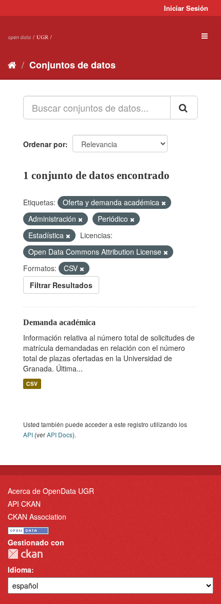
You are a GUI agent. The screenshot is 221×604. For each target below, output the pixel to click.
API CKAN (24, 504)
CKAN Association (37, 516)
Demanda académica (59, 322)
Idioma (19, 569)
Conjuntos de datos (72, 65)
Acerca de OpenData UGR (51, 491)
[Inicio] (12, 64)
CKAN (25, 553)
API (28, 434)
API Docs (59, 434)
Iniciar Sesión (186, 8)
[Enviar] (184, 107)
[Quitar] (163, 203)
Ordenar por (44, 144)
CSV (32, 383)
